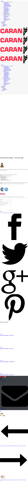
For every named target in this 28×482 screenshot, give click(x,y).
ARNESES (4, 23)
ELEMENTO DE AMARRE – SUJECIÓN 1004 (7, 374)
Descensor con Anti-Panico (7, 9)
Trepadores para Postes (6, 18)
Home (2, 64)
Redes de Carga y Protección (7, 19)
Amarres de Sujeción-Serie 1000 (7, 69)
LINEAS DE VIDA (5, 25)
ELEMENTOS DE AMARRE (11, 212)
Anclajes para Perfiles (6, 8)
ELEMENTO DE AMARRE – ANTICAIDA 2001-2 (7, 361)
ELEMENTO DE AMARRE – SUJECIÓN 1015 (7, 335)
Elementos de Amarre (6, 4)
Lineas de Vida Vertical (6, 14)
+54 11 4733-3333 (4, 381)
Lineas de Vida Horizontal (7, 13)
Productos (2, 1)
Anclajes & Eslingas (6, 7)
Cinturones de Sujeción (6, 3)
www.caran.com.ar (4, 409)
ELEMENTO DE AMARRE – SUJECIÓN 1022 (7, 348)
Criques (5, 20)
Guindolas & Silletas (6, 74)
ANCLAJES (4, 24)
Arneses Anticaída (6, 2)
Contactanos (2, 90)
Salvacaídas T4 (5, 11)
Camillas (5, 82)
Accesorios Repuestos (6, 16)
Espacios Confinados (6, 12)
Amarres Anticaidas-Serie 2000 (7, 5)
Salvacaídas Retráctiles (6, 10)
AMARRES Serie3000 (5, 212)
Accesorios (5, 15)
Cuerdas (5, 85)
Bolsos (5, 17)
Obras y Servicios (3, 22)
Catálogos (2, 87)
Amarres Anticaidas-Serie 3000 (7, 6)
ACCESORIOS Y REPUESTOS (6, 79)
